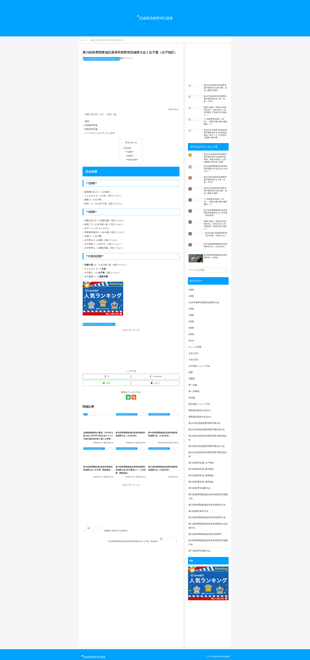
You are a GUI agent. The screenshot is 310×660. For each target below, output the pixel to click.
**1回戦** (130, 152)
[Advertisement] (131, 349)
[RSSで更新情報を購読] (133, 397)
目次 (127, 142)
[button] (155, 383)
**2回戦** (130, 156)
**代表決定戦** (132, 160)
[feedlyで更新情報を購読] (128, 397)
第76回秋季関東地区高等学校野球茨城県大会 (100, 324)
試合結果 (127, 148)
